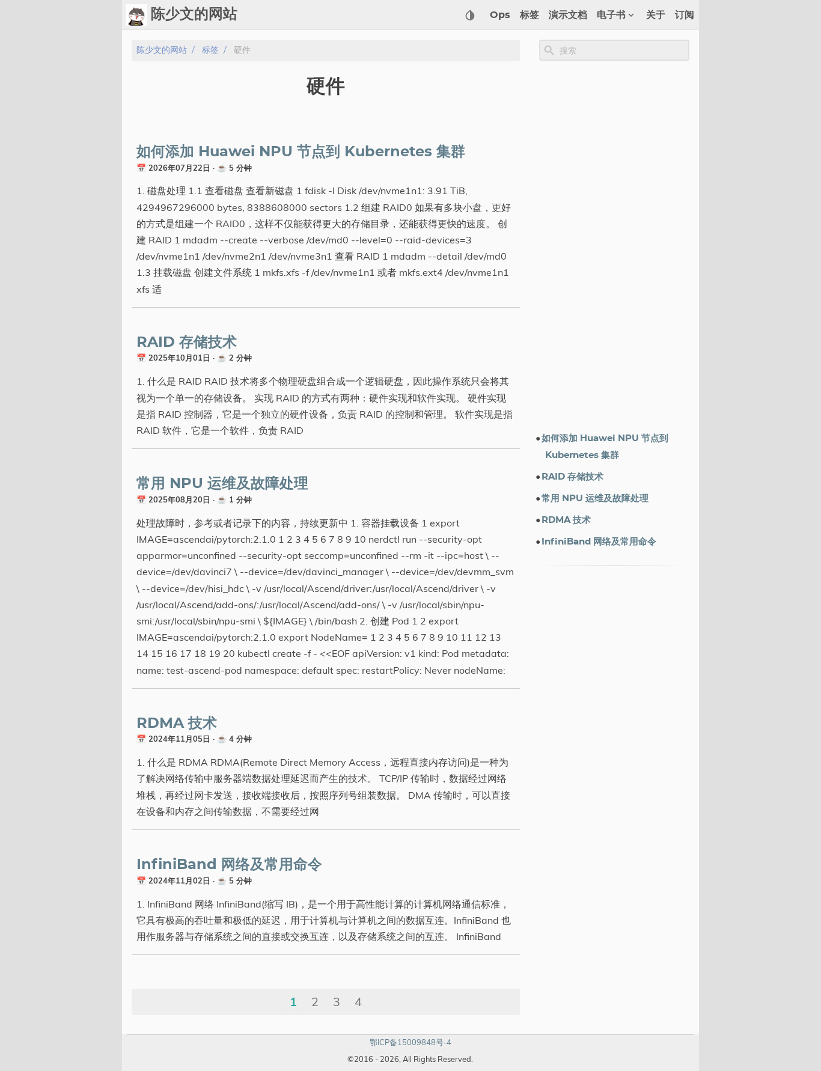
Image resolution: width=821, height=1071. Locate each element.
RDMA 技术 (176, 723)
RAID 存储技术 (186, 342)
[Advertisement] (614, 246)
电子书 (611, 15)
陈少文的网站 (161, 50)
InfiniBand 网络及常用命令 (229, 865)
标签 (529, 15)
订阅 (684, 15)
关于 (655, 15)
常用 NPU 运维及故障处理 (222, 484)
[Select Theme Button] (470, 15)
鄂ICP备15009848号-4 (410, 1042)
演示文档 (568, 15)
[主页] (136, 15)
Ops (500, 15)
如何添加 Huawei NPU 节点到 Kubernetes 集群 (300, 152)
